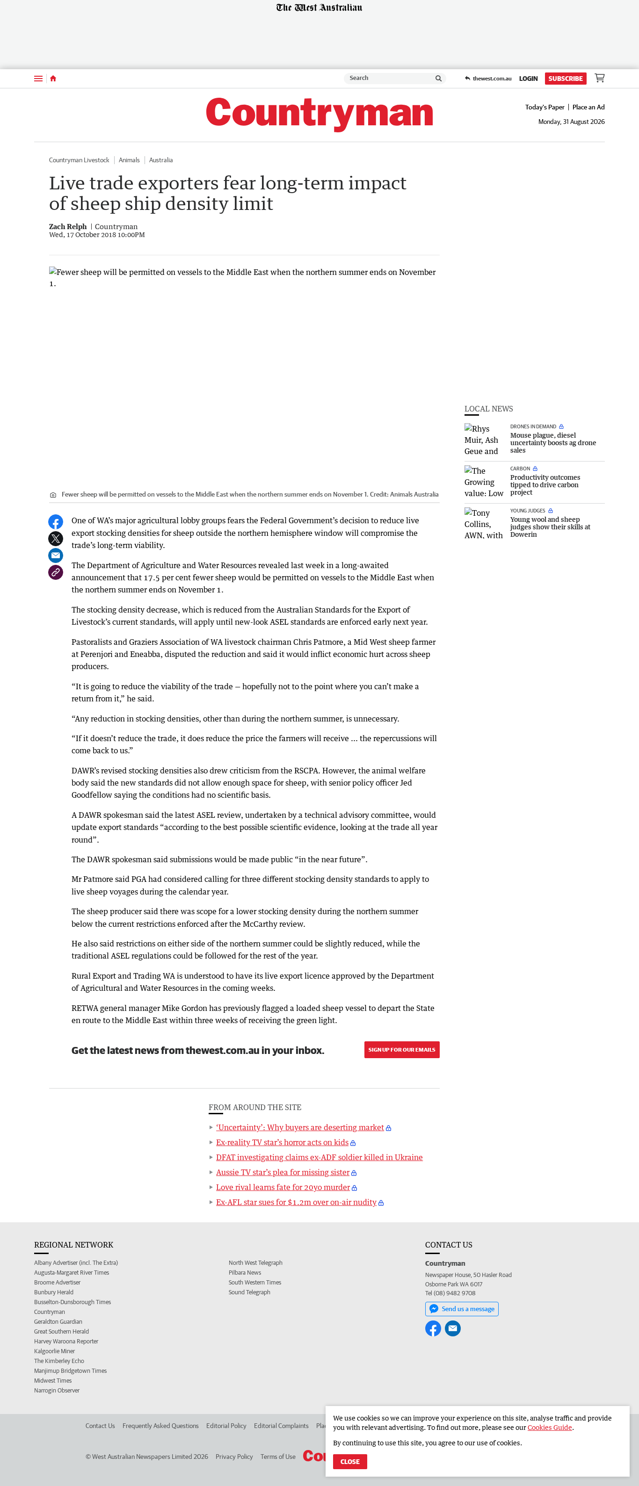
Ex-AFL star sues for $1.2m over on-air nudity (296, 1202)
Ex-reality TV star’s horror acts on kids (282, 1142)
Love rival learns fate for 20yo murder (283, 1187)
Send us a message (468, 1309)
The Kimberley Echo (59, 1360)
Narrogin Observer (57, 1390)
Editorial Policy (226, 1425)
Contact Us (100, 1425)
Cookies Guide (550, 1427)
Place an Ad (589, 107)
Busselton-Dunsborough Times (72, 1302)
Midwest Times (53, 1380)
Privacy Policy (234, 1456)
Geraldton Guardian (58, 1321)
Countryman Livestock (79, 160)
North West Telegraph (256, 1262)
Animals (129, 160)
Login (528, 78)
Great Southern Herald (61, 1331)
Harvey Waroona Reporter (66, 1341)
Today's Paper (545, 107)
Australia (161, 160)
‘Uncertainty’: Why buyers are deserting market (300, 1127)
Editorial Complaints (281, 1425)
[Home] (53, 78)
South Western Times (255, 1282)
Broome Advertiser (57, 1282)
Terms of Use (278, 1456)
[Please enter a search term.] (439, 78)
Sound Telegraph (249, 1292)
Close (350, 1461)
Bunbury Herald (53, 1292)
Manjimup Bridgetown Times (70, 1370)
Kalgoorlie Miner (54, 1351)
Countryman (49, 1311)
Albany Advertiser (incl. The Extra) (76, 1262)
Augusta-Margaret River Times (71, 1272)
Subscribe (566, 78)
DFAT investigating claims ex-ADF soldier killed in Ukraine (319, 1157)
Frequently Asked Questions (161, 1425)
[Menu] (38, 78)
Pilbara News (245, 1272)
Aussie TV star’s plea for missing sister (282, 1172)
